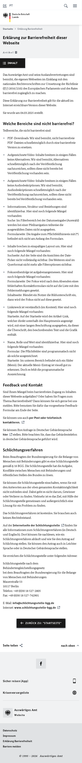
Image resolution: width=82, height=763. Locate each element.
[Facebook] (42, 664)
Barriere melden (12, 746)
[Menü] (75, 6)
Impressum (9, 735)
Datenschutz (10, 730)
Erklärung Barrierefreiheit (17, 741)
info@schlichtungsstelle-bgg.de (33, 603)
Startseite (8, 28)
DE (5, 5)
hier (5, 434)
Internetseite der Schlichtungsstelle (36, 525)
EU (6, 88)
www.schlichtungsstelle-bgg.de (35, 607)
